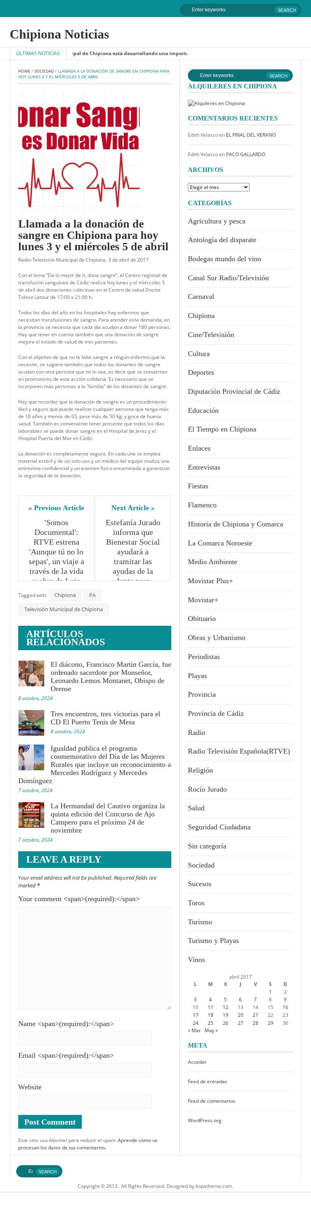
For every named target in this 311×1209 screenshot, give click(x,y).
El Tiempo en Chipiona (222, 429)
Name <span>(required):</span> (66, 1023)
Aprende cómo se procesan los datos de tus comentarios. (88, 1144)
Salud (196, 808)
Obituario (202, 618)
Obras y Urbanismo (216, 637)
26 (225, 1023)
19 (225, 1014)
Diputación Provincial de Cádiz (234, 391)
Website (30, 1087)
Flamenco (202, 505)
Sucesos (199, 884)
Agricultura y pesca (216, 221)
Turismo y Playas (213, 940)
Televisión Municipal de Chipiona (63, 609)
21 (255, 1014)
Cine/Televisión (211, 335)
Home (24, 71)
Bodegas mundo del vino (224, 259)
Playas (197, 676)
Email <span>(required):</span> (66, 1055)
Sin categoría (207, 846)
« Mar (194, 1030)
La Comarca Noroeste (220, 543)
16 (285, 1007)
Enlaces (199, 448)
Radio (196, 732)
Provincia (202, 694)
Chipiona (65, 595)
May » (211, 1030)
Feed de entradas (207, 1081)
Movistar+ (203, 600)
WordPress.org (205, 1120)
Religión (200, 770)
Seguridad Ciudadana (219, 827)
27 (240, 1023)
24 (195, 1023)
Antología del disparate (222, 240)
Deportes (201, 372)
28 (255, 1023)
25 (210, 1023)
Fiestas (198, 486)
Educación (203, 410)
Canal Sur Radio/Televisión (228, 278)
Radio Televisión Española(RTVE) (239, 751)
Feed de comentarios (211, 1100)
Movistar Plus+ (210, 581)
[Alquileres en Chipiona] (216, 102)
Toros (196, 903)
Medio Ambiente (212, 562)
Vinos (196, 960)
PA (92, 595)
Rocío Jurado (207, 789)
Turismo (200, 922)
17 (195, 1014)
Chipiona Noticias (59, 34)
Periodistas (204, 657)
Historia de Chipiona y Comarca (235, 524)
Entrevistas (204, 467)
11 (210, 1007)
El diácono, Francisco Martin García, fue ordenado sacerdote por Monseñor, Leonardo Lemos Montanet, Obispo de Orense (111, 676)
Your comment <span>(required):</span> (79, 898)
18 (210, 1014)
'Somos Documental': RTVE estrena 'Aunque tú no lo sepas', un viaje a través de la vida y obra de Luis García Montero (57, 556)
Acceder (197, 1062)
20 (240, 1014)
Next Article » (133, 507)
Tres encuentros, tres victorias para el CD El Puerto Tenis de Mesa (105, 718)
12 (225, 1007)
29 (270, 1023)
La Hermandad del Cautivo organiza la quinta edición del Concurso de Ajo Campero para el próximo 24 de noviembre (108, 818)
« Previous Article (56, 507)
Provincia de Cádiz (216, 713)
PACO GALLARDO (245, 154)
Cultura (199, 354)
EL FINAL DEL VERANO (251, 134)
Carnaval (201, 296)
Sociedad (44, 71)
